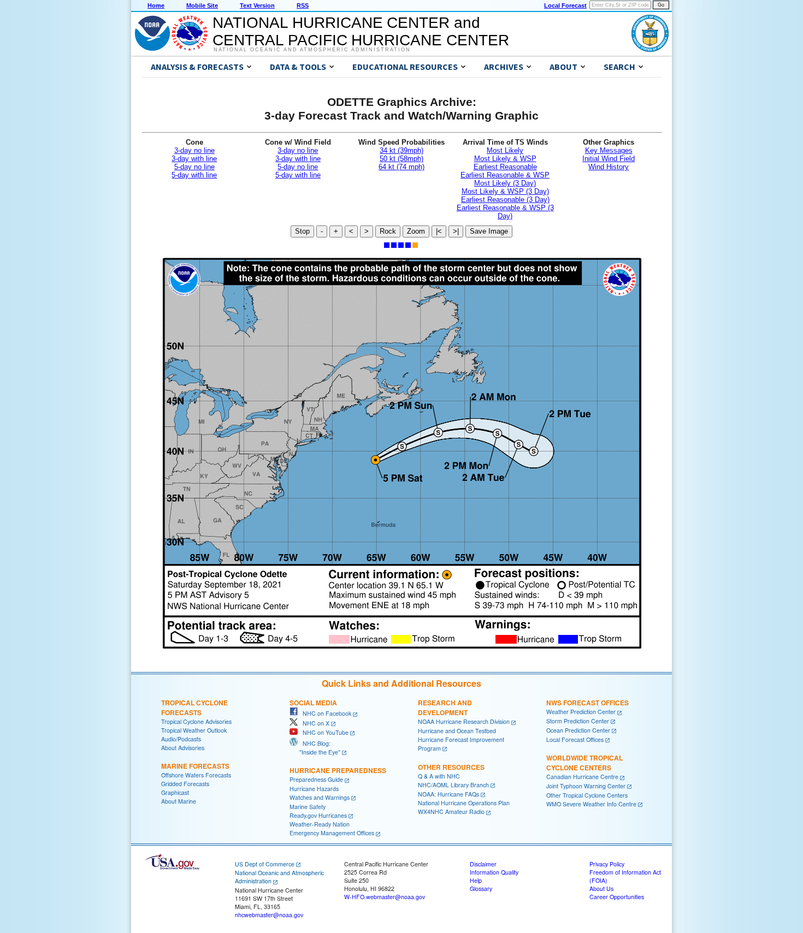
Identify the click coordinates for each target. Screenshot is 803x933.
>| (456, 231)
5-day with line (194, 175)
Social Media (313, 703)
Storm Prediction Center (577, 721)
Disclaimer (483, 864)
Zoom (416, 231)
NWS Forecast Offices (587, 703)
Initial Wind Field (608, 158)
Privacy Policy (606, 864)
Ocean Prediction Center (578, 730)
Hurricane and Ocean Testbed (457, 731)
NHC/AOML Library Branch (453, 785)
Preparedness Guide (316, 779)
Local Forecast (565, 5)
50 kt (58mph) (401, 158)
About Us (601, 888)
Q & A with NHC (439, 776)
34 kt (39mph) (401, 150)
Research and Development (445, 707)
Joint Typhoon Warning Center (585, 786)
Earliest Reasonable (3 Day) (505, 199)
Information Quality (494, 872)
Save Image (489, 231)
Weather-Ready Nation (320, 824)
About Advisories (182, 748)
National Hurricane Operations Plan (464, 803)
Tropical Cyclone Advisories (196, 721)
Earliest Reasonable (505, 167)
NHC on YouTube (323, 732)
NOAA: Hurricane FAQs (448, 794)
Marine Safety (308, 807)
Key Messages (609, 150)
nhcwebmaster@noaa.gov (269, 915)
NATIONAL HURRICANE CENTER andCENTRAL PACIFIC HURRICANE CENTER (360, 31)
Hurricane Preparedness (338, 770)
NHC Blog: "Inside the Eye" (315, 747)
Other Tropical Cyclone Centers (587, 795)
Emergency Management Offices (332, 833)
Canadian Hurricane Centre (582, 776)
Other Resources (451, 767)
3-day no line (194, 150)
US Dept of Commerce (264, 864)
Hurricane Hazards (314, 789)
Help (476, 880)
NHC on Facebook (324, 713)
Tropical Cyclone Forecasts (194, 707)
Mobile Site (202, 5)
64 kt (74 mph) (401, 167)
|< (439, 231)
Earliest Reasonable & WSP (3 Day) (505, 212)
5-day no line (194, 167)
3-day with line (194, 158)
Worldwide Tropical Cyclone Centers (584, 762)
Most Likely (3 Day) (505, 183)
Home (155, 5)
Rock (388, 231)
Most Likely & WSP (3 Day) (505, 191)
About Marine (178, 801)
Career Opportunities (616, 897)
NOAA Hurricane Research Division (464, 721)
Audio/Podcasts (181, 739)
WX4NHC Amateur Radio (451, 811)
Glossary (481, 888)
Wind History (608, 167)
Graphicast (175, 792)
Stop (302, 231)
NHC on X (313, 723)
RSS (303, 5)
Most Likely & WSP (505, 158)
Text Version (257, 5)
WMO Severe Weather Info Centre (591, 804)
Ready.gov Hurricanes (318, 815)
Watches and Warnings (320, 797)
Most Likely (505, 150)
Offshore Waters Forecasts (196, 775)
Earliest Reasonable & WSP (505, 175)
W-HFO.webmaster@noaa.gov (384, 897)
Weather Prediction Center (581, 712)
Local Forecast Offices (575, 739)
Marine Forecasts (195, 766)
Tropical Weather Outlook (194, 730)
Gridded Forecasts (185, 784)
